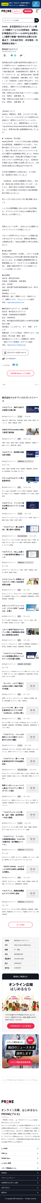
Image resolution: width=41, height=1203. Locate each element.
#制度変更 (21, 646)
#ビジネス (29, 860)
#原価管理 (11, 803)
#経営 (15, 572)
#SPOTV (4, 881)
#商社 (16, 443)
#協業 (27, 829)
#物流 (19, 445)
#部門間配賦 (18, 725)
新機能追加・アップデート (25, 461)
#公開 (16, 520)
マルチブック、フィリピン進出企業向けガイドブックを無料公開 (13, 505)
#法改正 (15, 646)
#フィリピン (15, 517)
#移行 (22, 622)
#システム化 (13, 860)
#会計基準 (13, 491)
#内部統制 (20, 420)
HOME (5, 1148)
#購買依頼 (24, 909)
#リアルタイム (10, 884)
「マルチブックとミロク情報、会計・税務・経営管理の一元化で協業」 (13, 814)
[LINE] (15, 56)
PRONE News (12, 1080)
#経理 (25, 420)
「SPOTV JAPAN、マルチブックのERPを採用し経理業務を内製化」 (13, 869)
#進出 (7, 520)
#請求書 (13, 468)
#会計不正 (5, 420)
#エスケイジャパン (7, 593)
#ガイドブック (24, 517)
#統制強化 (26, 725)
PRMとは (4, 1153)
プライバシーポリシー (8, 1178)
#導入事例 (25, 776)
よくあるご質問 (6, 1163)
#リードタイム (18, 912)
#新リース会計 (25, 773)
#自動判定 (31, 909)
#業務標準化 (18, 884)
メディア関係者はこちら (8, 1168)
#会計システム (8, 493)
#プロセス (17, 622)
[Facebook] (12, 56)
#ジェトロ (12, 749)
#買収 (9, 423)
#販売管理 (14, 445)
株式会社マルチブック (10, 49)
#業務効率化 (30, 596)
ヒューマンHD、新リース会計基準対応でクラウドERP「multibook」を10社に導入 (13, 710)
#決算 (29, 420)
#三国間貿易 (26, 644)
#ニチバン (5, 644)
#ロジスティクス (18, 698)
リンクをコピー (11, 358)
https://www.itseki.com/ (15, 302)
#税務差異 (11, 725)
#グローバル (13, 829)
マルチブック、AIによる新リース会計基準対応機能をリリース (13, 554)
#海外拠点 (23, 493)
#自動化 (23, 468)
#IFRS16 (32, 773)
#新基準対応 (33, 725)
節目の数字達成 (22, 536)
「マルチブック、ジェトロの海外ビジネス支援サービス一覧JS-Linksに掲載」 (13, 737)
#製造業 (15, 423)
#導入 (19, 701)
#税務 (30, 827)
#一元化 (6, 829)
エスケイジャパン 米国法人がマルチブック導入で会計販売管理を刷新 (13, 582)
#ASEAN (32, 803)
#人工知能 (14, 471)
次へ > (37, 384)
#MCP (6, 572)
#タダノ (21, 620)
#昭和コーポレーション (18, 800)
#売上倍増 (28, 646)
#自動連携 (23, 596)
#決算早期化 (29, 674)
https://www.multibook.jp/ (16, 345)
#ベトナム (29, 800)
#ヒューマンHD (31, 722)
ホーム (4, 1080)
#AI (12, 570)
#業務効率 (29, 468)
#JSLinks (19, 749)
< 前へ (4, 384)
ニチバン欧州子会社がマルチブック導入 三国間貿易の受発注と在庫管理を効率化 (13, 632)
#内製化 (34, 443)
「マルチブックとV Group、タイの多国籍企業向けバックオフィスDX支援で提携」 (13, 656)
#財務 (10, 572)
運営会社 (4, 1192)
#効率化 (11, 622)
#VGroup (14, 671)
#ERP (19, 423)
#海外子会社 (12, 420)
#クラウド (21, 471)
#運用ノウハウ (33, 776)
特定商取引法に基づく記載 (9, 1182)
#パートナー (21, 829)
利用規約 (4, 1173)
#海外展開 (11, 599)
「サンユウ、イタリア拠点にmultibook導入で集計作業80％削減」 (13, 686)
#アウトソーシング (18, 751)
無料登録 (27, 11)
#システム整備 (8, 545)
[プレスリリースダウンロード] (4, 56)
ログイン (17, 11)
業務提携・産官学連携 (24, 664)
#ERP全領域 (27, 542)
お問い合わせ (5, 1187)
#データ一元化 (10, 542)
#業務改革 (28, 443)
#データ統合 (30, 493)
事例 (19, 439)
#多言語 (26, 698)
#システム (14, 701)
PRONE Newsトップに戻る (20, 373)
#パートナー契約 (22, 671)
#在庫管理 (7, 596)
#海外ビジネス (31, 749)
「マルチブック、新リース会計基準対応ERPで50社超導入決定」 (13, 761)
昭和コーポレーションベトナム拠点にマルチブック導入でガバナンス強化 (13, 788)
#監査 (34, 420)
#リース (16, 570)
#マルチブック (6, 517)
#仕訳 (18, 468)
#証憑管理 (7, 471)
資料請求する (35, 4)
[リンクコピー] (21, 56)
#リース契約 (18, 542)
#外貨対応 (29, 491)
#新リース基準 (32, 540)
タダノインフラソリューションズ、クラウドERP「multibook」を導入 (13, 608)
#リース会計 (5, 491)
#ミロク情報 (15, 827)
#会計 (8, 443)
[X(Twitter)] (11, 365)
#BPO (20, 520)
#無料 (11, 520)
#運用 (6, 622)
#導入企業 (24, 540)
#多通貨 (21, 443)
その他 (20, 416)
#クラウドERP (21, 491)
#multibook (15, 620)
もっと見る (20, 925)
